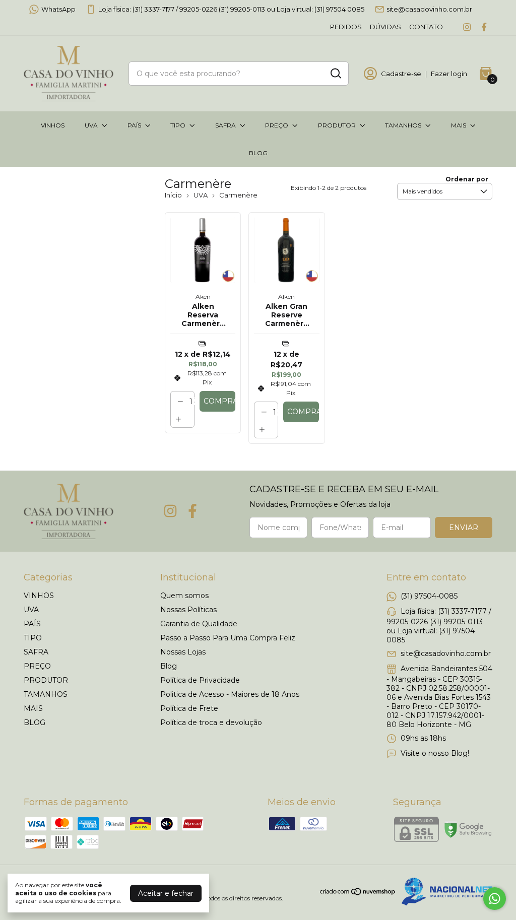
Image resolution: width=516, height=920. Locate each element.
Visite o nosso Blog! (435, 752)
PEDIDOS (346, 27)
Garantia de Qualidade (198, 623)
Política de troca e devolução (211, 722)
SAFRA (225, 125)
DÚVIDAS (385, 27)
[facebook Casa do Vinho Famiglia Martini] (484, 27)
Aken (203, 296)
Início (173, 195)
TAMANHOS (403, 125)
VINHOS (52, 125)
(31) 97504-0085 (429, 595)
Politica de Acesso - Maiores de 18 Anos (229, 694)
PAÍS (134, 125)
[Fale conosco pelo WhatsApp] (494, 898)
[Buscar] (335, 73)
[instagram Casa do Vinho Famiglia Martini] (467, 27)
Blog (168, 666)
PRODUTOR (337, 125)
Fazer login (449, 74)
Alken (286, 296)
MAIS (458, 125)
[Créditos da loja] (444, 891)
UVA (91, 125)
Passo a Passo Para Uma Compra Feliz (227, 637)
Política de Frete (189, 708)
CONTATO (426, 27)
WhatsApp (58, 9)
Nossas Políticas (188, 609)
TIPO (177, 125)
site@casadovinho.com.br (429, 9)
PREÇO (276, 125)
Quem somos (184, 595)
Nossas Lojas (183, 651)
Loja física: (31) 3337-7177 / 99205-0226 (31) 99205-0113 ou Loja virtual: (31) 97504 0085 (231, 9)
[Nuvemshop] (358, 893)
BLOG (258, 153)
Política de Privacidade (200, 680)
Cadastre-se (401, 74)
